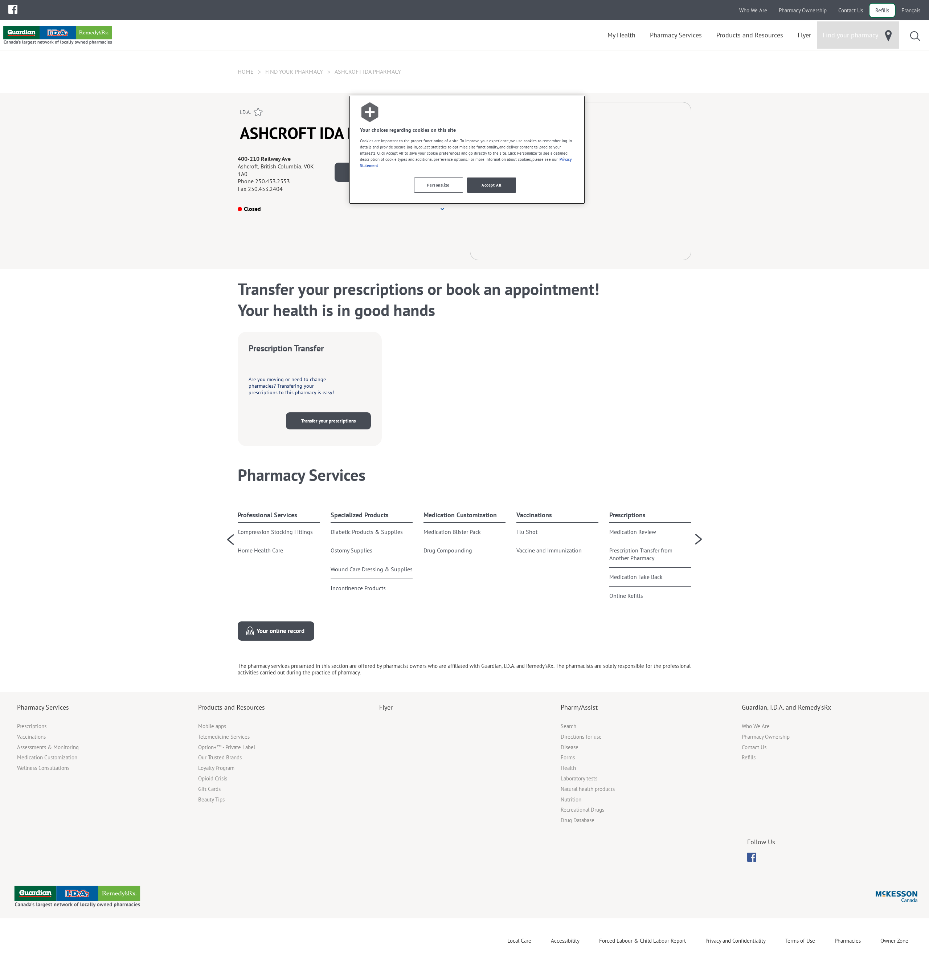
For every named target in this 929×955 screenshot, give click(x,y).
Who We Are (753, 10)
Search (568, 726)
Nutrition (571, 799)
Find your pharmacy (294, 71)
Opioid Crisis (212, 778)
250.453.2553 (272, 181)
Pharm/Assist (579, 707)
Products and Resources (231, 707)
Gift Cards (209, 788)
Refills (882, 10)
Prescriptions (627, 515)
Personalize (438, 185)
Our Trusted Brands (220, 757)
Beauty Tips (211, 799)
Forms (568, 757)
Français (910, 10)
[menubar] (13, 9)
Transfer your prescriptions (328, 421)
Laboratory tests (579, 778)
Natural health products (588, 788)
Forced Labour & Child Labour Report (642, 940)
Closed (252, 208)
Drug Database (577, 820)
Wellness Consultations (43, 767)
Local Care (519, 940)
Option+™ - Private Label (226, 747)
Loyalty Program (216, 767)
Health (568, 767)
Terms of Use (800, 940)
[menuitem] (12, 9)
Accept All (492, 185)
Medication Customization (460, 515)
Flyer (386, 707)
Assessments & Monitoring (48, 747)
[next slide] (698, 539)
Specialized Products (360, 515)
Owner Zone (894, 940)
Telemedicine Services (224, 736)
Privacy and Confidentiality (735, 940)
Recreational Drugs (582, 809)
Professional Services (267, 515)
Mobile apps (212, 726)
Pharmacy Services (43, 707)
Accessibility (565, 940)
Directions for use (581, 736)
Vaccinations (534, 515)
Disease (569, 747)
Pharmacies (848, 940)
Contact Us (850, 10)
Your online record (280, 631)
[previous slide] (230, 539)
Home (246, 71)
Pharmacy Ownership (803, 10)
